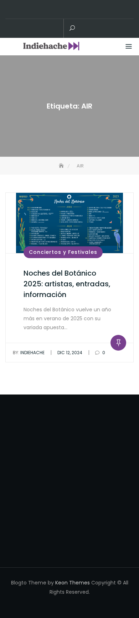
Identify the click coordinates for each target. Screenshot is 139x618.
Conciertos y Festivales (63, 252)
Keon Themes (72, 582)
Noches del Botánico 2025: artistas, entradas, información (67, 284)
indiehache (29, 353)
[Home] (62, 165)
